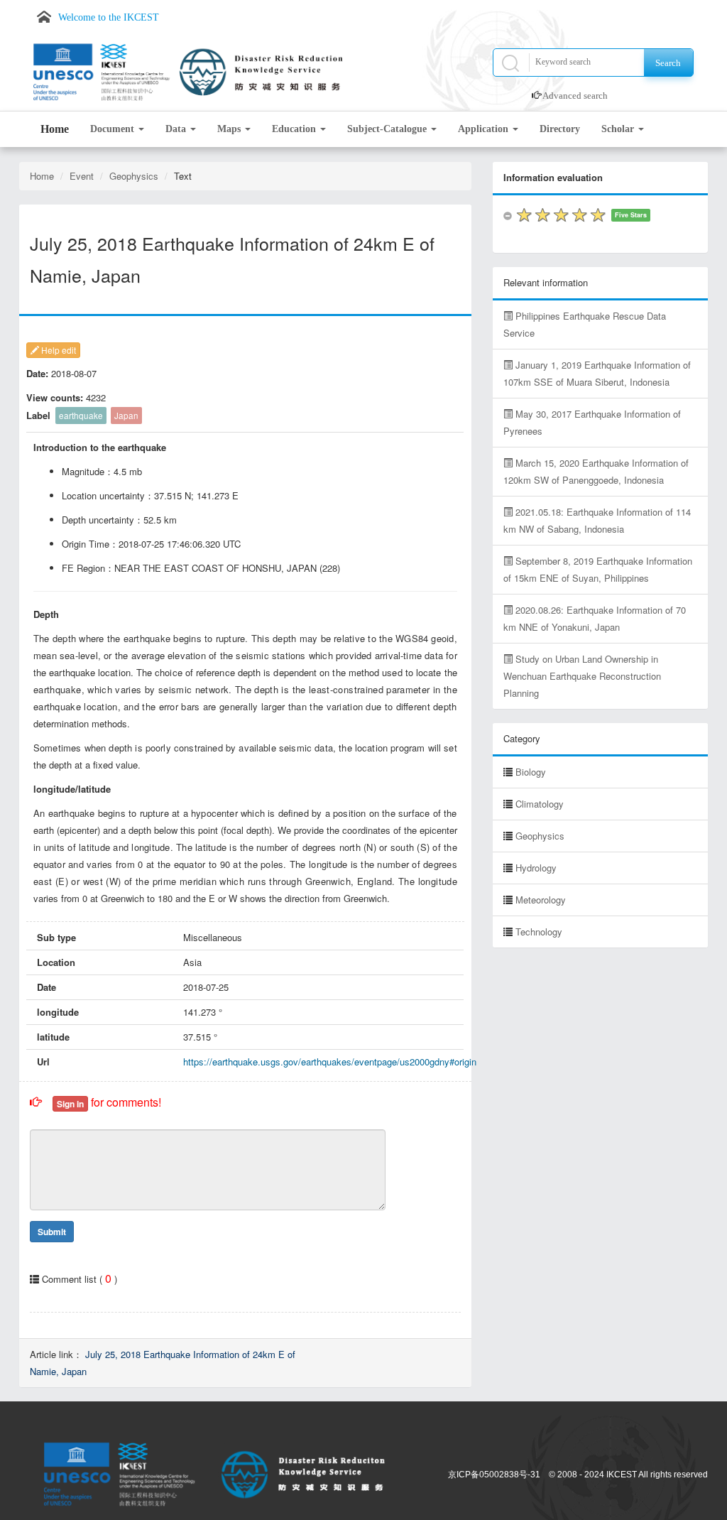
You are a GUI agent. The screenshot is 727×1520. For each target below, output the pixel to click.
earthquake (81, 415)
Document (113, 129)
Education (295, 129)
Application (484, 129)
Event (82, 176)
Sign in (70, 1103)
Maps (230, 129)
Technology (538, 931)
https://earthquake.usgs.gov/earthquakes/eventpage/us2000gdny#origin (329, 1061)
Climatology (539, 803)
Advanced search (575, 95)
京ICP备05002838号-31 (494, 1475)
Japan (126, 415)
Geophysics (133, 176)
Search (668, 63)
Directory (560, 129)
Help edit (57, 350)
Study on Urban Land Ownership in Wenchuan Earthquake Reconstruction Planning (582, 676)
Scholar (619, 129)
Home (54, 129)
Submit (52, 1231)
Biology (530, 771)
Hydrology (536, 867)
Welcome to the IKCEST (108, 17)
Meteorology (540, 899)
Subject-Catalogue (388, 129)
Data (177, 129)
